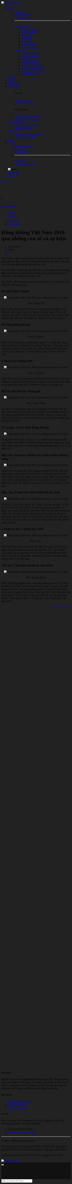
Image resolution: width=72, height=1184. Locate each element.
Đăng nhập (14, 172)
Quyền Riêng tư (16, 1104)
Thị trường (13, 224)
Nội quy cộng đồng (18, 1107)
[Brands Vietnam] (11, 2)
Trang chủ (13, 221)
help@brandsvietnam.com (22, 1132)
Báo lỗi (12, 215)
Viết (3, 181)
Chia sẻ (12, 212)
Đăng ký (12, 175)
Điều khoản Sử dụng (19, 1101)
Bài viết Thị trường (9, 206)
